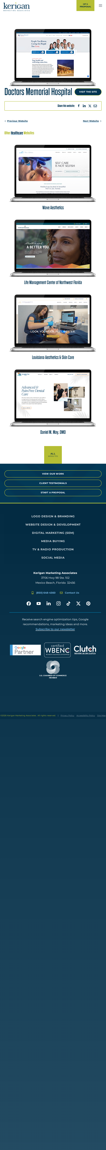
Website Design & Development (53, 524)
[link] (100, 5)
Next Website (91, 121)
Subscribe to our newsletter (55, 629)
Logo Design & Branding (53, 516)
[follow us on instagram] (58, 603)
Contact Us (72, 592)
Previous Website (17, 121)
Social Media (53, 557)
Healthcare (17, 133)
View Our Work (53, 474)
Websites (53, 454)
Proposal (85, 5)
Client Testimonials (53, 483)
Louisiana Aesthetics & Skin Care (53, 357)
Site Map (101, 715)
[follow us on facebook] (28, 603)
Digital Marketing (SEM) (53, 532)
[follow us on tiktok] (68, 603)
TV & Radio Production (53, 549)
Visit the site (88, 92)
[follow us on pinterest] (88, 603)
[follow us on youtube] (38, 603)
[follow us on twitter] (78, 603)
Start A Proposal (53, 492)
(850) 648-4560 (45, 592)
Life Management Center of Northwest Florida (53, 282)
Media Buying (53, 541)
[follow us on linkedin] (48, 603)
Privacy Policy (67, 715)
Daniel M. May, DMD (53, 432)
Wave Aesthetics (53, 207)
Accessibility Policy (85, 715)
